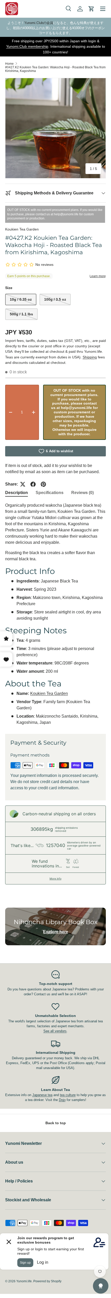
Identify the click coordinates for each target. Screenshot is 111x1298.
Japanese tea (42, 1095)
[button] (91, 8)
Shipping (90, 357)
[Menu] (102, 8)
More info (55, 878)
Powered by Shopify (47, 1281)
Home (9, 63)
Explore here (55, 932)
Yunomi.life (24, 1281)
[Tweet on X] (23, 484)
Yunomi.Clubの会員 (38, 23)
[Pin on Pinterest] (43, 484)
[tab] (16, 492)
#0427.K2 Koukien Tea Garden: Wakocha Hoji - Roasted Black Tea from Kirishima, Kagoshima (55, 69)
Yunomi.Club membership (27, 46)
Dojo (62, 1100)
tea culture (68, 1095)
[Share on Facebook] (33, 484)
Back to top (55, 1123)
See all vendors (55, 1031)
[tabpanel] (55, 614)
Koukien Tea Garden (22, 229)
